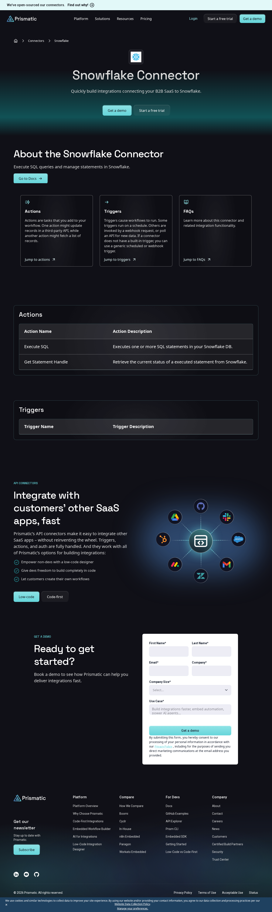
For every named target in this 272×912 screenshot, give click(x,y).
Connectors (36, 41)
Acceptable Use (232, 892)
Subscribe (27, 849)
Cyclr (122, 821)
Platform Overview (85, 806)
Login (193, 19)
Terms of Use (207, 892)
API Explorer (174, 821)
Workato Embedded (132, 852)
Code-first (55, 596)
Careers (217, 821)
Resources (125, 18)
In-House (125, 829)
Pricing (146, 18)
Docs (169, 806)
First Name (157, 643)
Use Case (156, 701)
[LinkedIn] (16, 874)
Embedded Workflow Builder (92, 829)
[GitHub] (36, 874)
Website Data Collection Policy (132, 904)
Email (154, 662)
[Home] (16, 41)
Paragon (125, 844)
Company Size (160, 682)
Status (253, 892)
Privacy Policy (163, 746)
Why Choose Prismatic (88, 813)
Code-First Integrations (88, 821)
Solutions (102, 18)
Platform (81, 18)
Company (199, 662)
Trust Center (220, 859)
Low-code (26, 596)
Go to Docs (28, 178)
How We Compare (131, 806)
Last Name (200, 643)
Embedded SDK (176, 836)
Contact (217, 813)
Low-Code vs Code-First (181, 852)
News (216, 829)
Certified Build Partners (227, 844)
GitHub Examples (177, 813)
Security (217, 852)
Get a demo (252, 18)
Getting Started (176, 844)
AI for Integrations (85, 836)
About (216, 806)
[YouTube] (26, 874)
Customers (219, 836)
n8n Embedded (129, 836)
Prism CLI (172, 829)
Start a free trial (220, 18)
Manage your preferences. (132, 908)
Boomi (123, 813)
